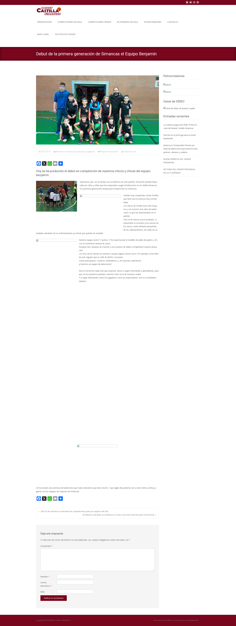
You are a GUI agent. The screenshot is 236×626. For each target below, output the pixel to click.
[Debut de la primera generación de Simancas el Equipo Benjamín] (97, 110)
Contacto (172, 22)
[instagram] (197, 3)
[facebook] (187, 3)
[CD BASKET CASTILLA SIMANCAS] (46, 10)
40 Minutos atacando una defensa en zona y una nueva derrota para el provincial (119, 514)
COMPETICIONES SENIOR (99, 22)
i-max (181, 620)
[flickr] (194, 3)
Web (42, 591)
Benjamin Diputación (109, 151)
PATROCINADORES (152, 22)
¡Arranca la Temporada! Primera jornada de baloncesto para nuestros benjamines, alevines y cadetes (180, 148)
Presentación (44, 22)
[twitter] (190, 3)
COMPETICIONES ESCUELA (70, 22)
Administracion (129, 151)
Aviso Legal (43, 34)
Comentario (46, 546)
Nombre (44, 576)
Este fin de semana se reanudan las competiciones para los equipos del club (73, 511)
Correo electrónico (46, 584)
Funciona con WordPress (163, 620)
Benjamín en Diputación (66, 151)
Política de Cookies (65, 34)
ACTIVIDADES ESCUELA (127, 22)
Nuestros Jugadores (86, 151)
